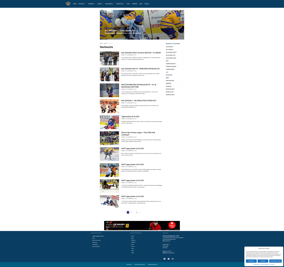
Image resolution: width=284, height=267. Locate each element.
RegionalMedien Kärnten (98, 236)
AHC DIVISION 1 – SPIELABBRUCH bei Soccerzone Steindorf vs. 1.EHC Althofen (123, 31)
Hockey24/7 (95, 244)
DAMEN (99, 4)
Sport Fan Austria (96, 240)
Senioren (168, 83)
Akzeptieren (251, 261)
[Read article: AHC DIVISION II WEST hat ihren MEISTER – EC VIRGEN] (109, 58)
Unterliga (168, 86)
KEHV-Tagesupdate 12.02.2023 (132, 196)
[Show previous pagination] (122, 212)
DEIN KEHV (81, 4)
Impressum (272, 264)
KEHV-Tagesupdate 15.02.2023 (132, 148)
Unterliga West (170, 94)
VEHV (132, 250)
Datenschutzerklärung (264, 264)
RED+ (93, 238)
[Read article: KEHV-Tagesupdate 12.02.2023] (109, 202)
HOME (74, 4)
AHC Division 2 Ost (170, 55)
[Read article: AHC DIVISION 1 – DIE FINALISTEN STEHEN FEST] (109, 106)
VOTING (146, 4)
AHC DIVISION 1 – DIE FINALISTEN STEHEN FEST (138, 100)
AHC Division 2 (169, 49)
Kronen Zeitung (95, 246)
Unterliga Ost (170, 91)
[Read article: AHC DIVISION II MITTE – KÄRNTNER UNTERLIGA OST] (109, 74)
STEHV (132, 246)
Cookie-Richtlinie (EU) (153, 264)
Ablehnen (263, 261)
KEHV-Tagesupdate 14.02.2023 (132, 164)
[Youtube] (168, 259)
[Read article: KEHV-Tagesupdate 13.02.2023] (109, 186)
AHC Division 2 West (171, 58)
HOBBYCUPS (119, 4)
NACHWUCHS (108, 4)
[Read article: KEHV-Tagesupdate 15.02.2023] (109, 154)
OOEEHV (133, 242)
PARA (128, 4)
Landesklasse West (171, 66)
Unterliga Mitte (170, 89)
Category (105, 43)
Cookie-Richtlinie (256, 264)
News (167, 77)
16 (136, 212)
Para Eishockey (170, 80)
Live (167, 72)
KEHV (107, 36)
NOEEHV (133, 240)
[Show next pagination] (140, 212)
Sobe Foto (94, 242)
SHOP (140, 4)
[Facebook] (164, 259)
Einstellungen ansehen (275, 261)
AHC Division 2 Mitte (171, 52)
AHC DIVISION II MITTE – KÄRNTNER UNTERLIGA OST (140, 69)
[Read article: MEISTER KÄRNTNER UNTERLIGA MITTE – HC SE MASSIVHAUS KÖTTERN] (109, 90)
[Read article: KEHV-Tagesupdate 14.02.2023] (109, 170)
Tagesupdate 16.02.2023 (130, 116)
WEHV (132, 252)
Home (101, 43)
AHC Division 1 (108, 28)
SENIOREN (91, 4)
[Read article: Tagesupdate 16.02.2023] (109, 122)
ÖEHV (132, 236)
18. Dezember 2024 (113, 36)
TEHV (132, 248)
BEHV (132, 238)
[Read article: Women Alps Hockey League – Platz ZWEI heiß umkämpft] (109, 138)
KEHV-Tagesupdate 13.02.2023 (132, 180)
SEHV (132, 244)
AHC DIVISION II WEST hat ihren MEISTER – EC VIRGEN (141, 53)
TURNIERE (134, 4)
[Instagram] (172, 259)
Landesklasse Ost (171, 63)
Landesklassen (170, 69)
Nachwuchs (110, 43)
